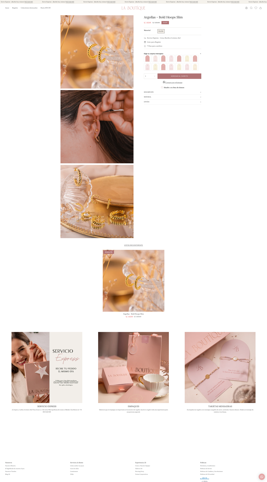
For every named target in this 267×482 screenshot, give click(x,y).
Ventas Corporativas (141, 474)
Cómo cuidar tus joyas (77, 466)
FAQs (72, 474)
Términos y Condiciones (207, 466)
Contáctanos (74, 471)
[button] (7, 8)
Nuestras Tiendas (10, 471)
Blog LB (7, 474)
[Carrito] (260, 8)
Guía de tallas (74, 468)
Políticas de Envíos (206, 468)
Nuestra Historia (10, 466)
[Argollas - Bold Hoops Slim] (133, 281)
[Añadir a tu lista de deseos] (162, 252)
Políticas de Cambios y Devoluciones (211, 471)
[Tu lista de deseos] (256, 8)
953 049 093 (29, 2)
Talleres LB (138, 468)
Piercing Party (139, 471)
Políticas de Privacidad (207, 474)
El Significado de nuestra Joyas (14, 468)
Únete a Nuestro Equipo (142, 466)
